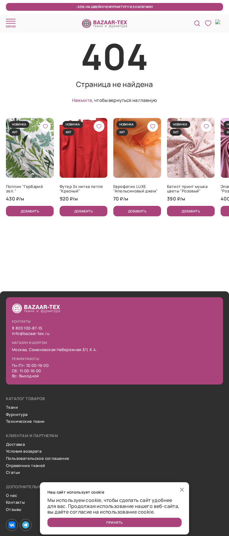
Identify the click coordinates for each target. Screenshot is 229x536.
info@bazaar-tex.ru (30, 333)
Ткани (12, 407)
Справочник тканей (25, 465)
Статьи (13, 472)
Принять (114, 522)
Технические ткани (25, 421)
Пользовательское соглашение (37, 458)
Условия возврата (23, 451)
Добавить (30, 211)
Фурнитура (17, 414)
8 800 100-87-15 (27, 328)
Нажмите (82, 100)
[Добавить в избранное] (45, 126)
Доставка (15, 444)
